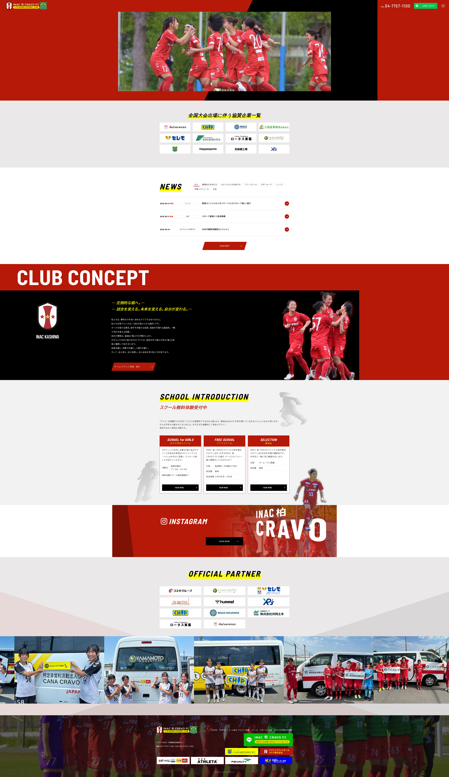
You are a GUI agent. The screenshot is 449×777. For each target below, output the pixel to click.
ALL (196, 184)
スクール (254, 730)
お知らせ (222, 730)
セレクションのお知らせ (231, 184)
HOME (214, 730)
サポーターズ (266, 184)
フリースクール (251, 184)
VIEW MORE (224, 246)
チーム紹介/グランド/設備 (239, 730)
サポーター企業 (266, 730)
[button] (214, 90)
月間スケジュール (201, 189)
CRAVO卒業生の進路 (283, 730)
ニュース (279, 184)
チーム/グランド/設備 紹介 (127, 367)
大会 (215, 189)
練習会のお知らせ (209, 184)
